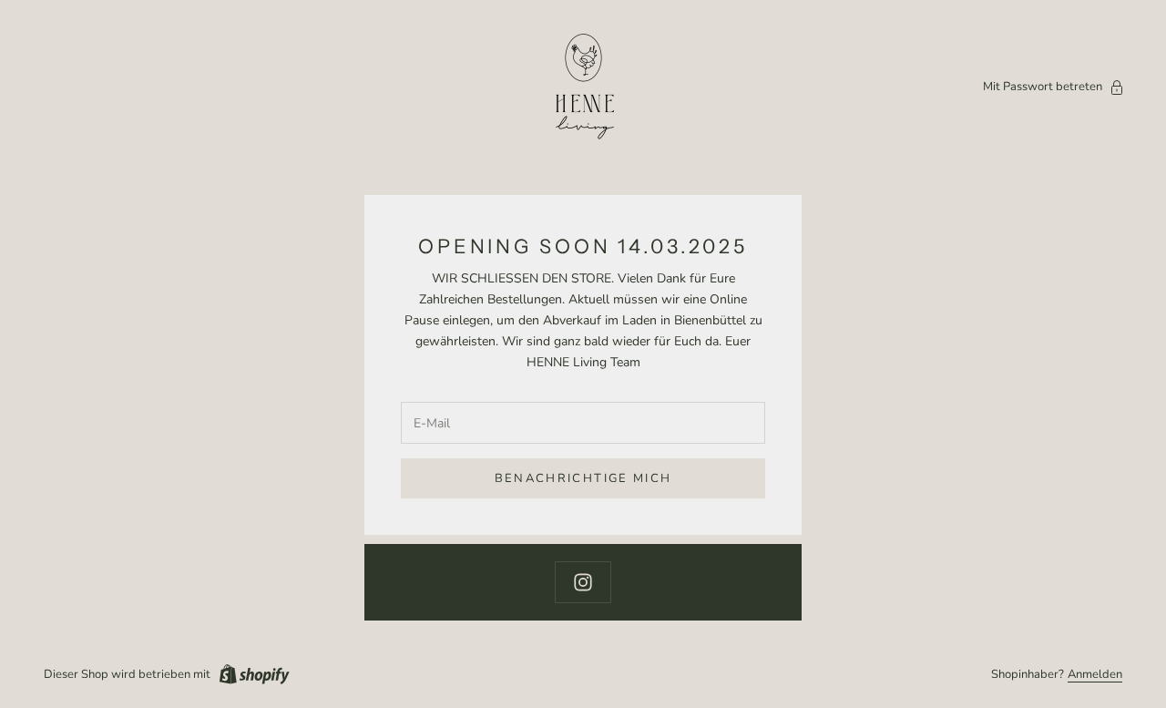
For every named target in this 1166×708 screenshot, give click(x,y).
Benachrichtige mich (583, 478)
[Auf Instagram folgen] (583, 582)
